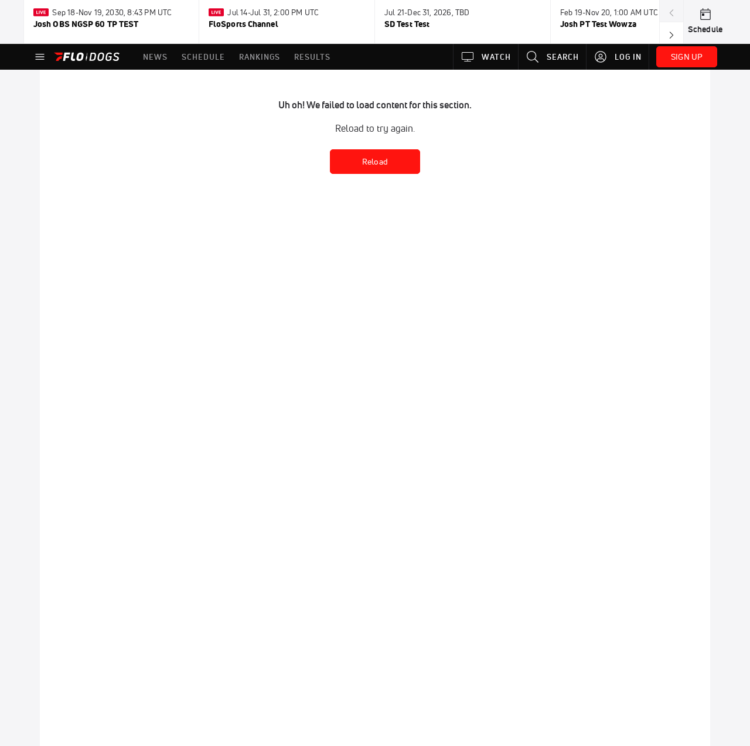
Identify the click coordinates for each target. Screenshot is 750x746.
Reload (375, 161)
